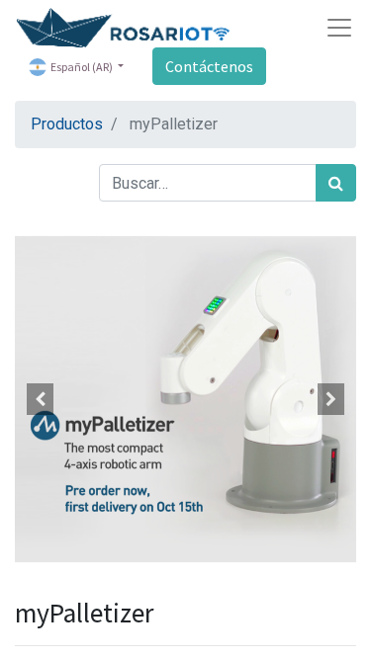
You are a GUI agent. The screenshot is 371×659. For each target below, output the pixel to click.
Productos (67, 124)
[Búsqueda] (336, 183)
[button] (40, 399)
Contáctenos (209, 66)
